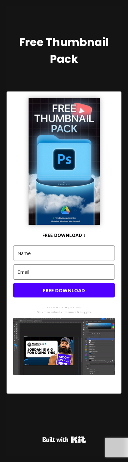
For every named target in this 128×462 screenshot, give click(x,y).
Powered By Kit (64, 440)
